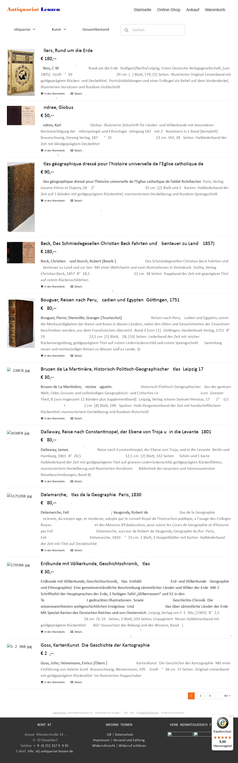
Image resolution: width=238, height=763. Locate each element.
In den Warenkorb (54, 93)
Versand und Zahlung (129, 740)
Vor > (227, 695)
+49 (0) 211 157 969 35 (50, 746)
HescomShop (59, 713)
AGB (108, 735)
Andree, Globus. (58, 107)
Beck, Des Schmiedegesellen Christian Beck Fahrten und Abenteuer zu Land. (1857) (128, 243)
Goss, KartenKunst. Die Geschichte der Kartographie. (96, 645)
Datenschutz (124, 735)
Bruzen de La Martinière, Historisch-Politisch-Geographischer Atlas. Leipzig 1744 (124, 369)
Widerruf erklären (132, 746)
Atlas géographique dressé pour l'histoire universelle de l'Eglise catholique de (122, 164)
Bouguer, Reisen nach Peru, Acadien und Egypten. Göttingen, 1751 (110, 300)
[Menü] (230, 717)
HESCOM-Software (149, 713)
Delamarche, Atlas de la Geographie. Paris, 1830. (92, 495)
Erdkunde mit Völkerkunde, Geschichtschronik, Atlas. (96, 564)
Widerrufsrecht (103, 746)
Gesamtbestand (96, 29)
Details (78, 93)
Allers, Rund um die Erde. (67, 50)
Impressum (101, 740)
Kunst (56, 29)
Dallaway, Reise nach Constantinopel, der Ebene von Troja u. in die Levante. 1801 (126, 432)
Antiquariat (21, 29)
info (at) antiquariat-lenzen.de (50, 751)
